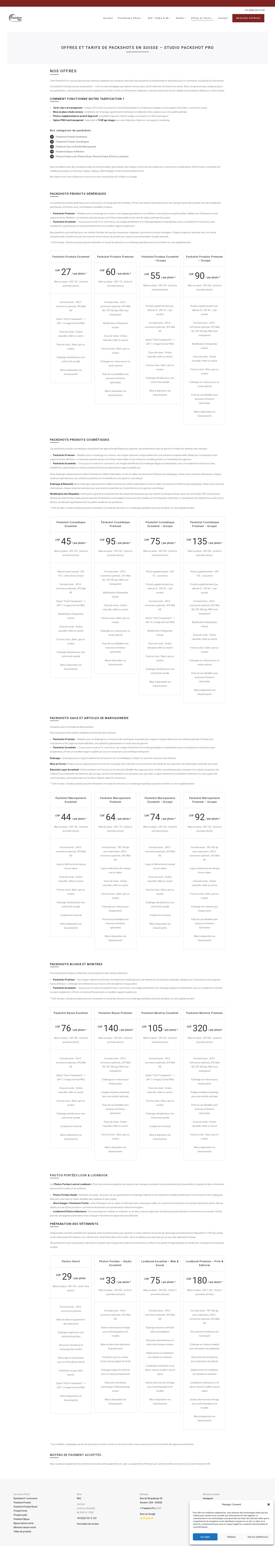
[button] (268, 1504)
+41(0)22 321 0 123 (86, 1518)
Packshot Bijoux (22, 1519)
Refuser (231, 1536)
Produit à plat (20, 1515)
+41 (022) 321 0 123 (255, 10)
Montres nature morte (25, 1527)
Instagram (208, 1498)
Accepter (205, 1536)
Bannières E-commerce (25, 1498)
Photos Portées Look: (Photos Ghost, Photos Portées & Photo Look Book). (92, 156)
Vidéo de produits (22, 1531)
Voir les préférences (257, 1536)
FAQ (79, 1498)
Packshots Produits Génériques (71, 136)
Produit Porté (20, 1511)
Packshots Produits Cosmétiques (72, 141)
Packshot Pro (149, 1508)
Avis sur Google (147, 1514)
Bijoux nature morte (24, 1523)
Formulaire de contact (88, 1524)
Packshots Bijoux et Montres (70, 151)
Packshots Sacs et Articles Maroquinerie (76, 146)
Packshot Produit (22, 1502)
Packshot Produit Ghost (25, 1506)
